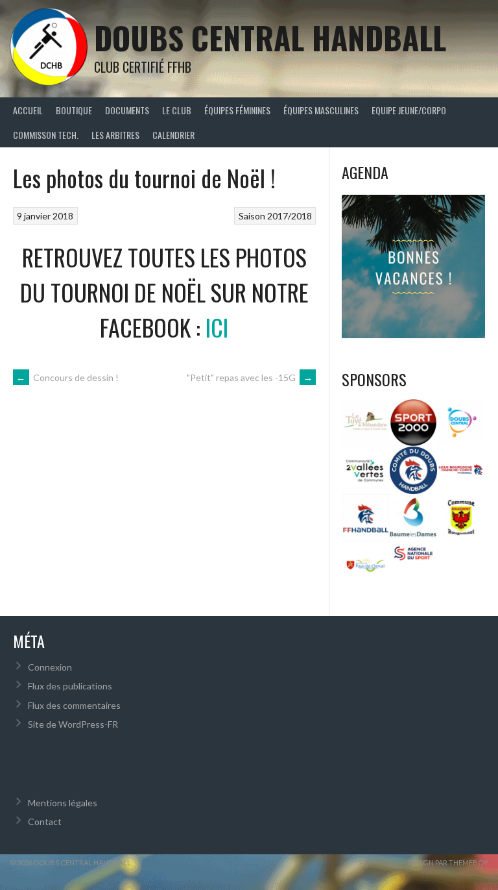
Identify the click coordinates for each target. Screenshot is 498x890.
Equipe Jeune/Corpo (409, 110)
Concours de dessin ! (67, 377)
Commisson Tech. (45, 135)
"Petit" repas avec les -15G (250, 377)
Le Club (176, 110)
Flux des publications (70, 685)
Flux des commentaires (74, 705)
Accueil (28, 110)
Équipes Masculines (321, 110)
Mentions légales (62, 802)
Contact (45, 821)
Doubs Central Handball (270, 37)
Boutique (74, 110)
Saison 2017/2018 (275, 215)
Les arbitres (115, 135)
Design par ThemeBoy (448, 862)
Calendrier (173, 135)
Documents (127, 110)
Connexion (50, 667)
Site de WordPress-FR (73, 724)
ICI (217, 327)
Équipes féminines (237, 110)
